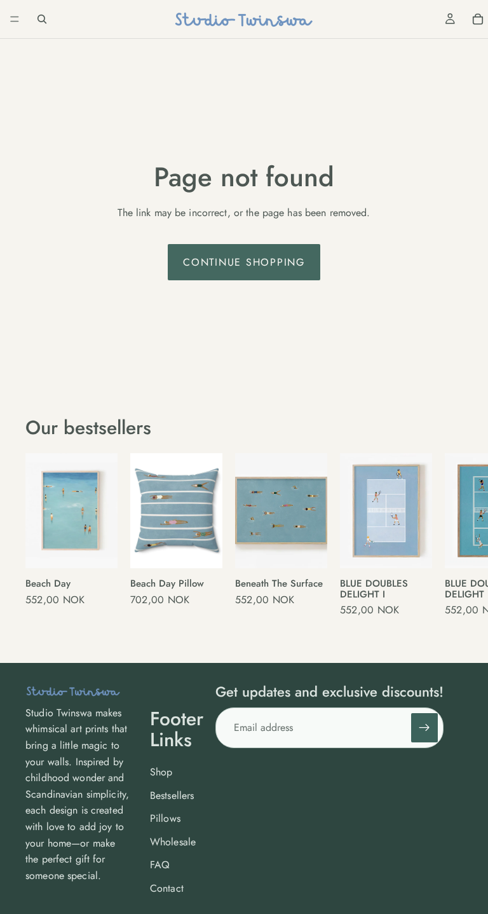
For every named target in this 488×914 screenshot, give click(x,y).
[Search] (42, 19)
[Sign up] (424, 727)
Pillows (165, 818)
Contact (167, 888)
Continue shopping (244, 262)
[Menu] (14, 19)
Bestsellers (172, 795)
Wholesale (173, 842)
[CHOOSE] (97, 546)
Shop (161, 772)
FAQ (160, 864)
